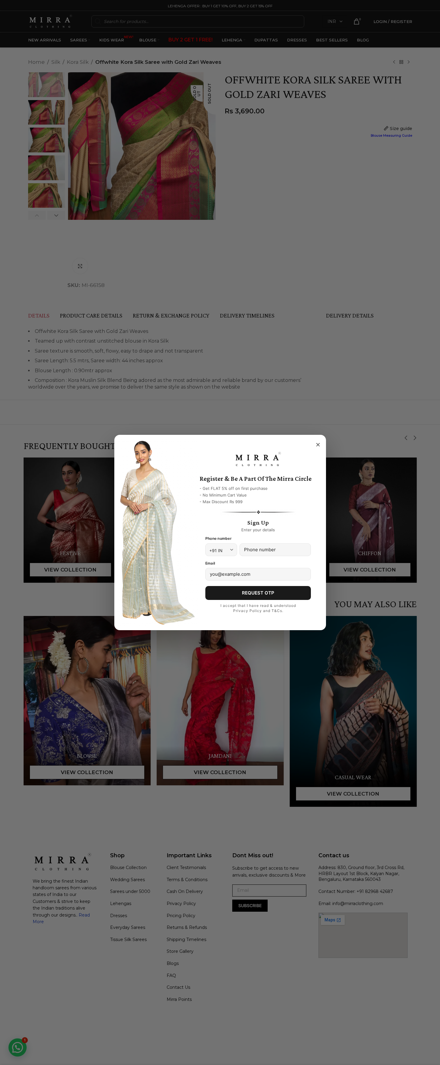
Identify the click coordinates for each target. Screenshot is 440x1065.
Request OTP (258, 593)
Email (210, 563)
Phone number (218, 538)
